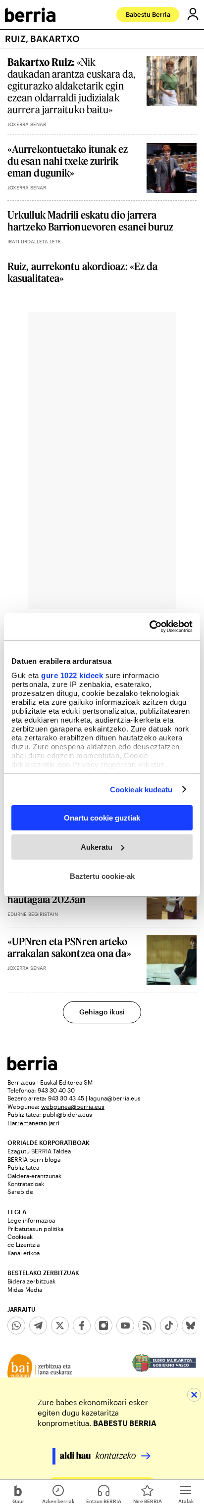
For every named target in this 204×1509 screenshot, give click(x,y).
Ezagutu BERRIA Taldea (39, 1150)
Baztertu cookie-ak (102, 875)
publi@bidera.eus (67, 1114)
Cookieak (20, 1236)
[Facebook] (81, 1325)
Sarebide (20, 1191)
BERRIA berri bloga (33, 1159)
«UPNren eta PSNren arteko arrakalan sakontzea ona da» (69, 947)
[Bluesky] (190, 1325)
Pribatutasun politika (35, 1228)
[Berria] (32, 1067)
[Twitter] (59, 1325)
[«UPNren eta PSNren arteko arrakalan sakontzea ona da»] (172, 960)
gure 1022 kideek (72, 675)
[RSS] (147, 1325)
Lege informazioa (31, 1220)
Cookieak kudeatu (141, 789)
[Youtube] (125, 1325)
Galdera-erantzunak (34, 1175)
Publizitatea (23, 1167)
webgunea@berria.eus (72, 1106)
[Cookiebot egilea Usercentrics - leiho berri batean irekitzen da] (149, 626)
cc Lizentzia (23, 1244)
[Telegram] (38, 1325)
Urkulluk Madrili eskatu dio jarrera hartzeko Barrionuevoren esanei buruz (90, 220)
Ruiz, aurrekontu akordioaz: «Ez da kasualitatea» (82, 272)
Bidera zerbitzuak (31, 1281)
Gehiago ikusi (102, 1011)
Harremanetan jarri (33, 1122)
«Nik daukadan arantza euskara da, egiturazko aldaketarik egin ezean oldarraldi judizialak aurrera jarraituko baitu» (71, 85)
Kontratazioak (25, 1183)
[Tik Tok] (168, 1325)
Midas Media (24, 1289)
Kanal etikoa (23, 1252)
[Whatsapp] (16, 1325)
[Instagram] (103, 1325)
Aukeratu (96, 847)
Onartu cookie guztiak (102, 818)
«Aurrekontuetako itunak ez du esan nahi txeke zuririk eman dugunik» (67, 161)
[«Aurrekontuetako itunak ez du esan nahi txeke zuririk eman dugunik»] (172, 168)
